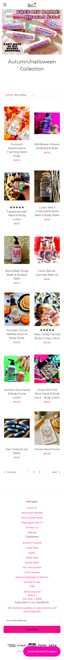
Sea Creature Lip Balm (17, 451)
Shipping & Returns (32, 522)
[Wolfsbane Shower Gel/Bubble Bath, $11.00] (47, 123)
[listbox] (25, 95)
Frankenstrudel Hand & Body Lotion (17, 215)
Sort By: (9, 95)
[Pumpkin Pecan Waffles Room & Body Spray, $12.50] (17, 309)
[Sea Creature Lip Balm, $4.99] (17, 428)
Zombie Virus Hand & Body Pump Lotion (17, 393)
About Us (32, 507)
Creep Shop (32, 547)
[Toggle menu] (4, 4)
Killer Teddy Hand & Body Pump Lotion (47, 336)
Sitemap (32, 532)
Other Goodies (32, 572)
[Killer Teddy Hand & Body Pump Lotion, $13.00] (47, 309)
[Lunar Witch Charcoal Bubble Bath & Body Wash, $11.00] (47, 186)
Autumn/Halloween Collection (32, 577)
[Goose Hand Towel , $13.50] (47, 428)
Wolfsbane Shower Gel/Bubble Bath (47, 146)
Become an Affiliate (32, 512)
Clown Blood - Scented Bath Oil (47, 272)
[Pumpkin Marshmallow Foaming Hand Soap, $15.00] (17, 123)
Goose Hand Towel (47, 449)
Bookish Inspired (32, 542)
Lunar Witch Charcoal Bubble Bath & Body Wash (47, 211)
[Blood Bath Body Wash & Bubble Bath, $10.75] (17, 250)
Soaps (32, 552)
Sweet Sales (32, 557)
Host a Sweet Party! (32, 517)
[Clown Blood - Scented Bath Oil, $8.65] (47, 250)
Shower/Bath (32, 562)
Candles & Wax (32, 582)
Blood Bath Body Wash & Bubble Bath (17, 274)
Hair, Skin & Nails (32, 567)
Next (55, 472)
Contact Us (32, 527)
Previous (11, 472)
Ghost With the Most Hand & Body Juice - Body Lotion (47, 393)
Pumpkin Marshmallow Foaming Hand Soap (17, 150)
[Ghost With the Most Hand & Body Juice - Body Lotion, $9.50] (47, 369)
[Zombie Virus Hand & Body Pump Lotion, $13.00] (17, 369)
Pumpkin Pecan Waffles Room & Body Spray (17, 334)
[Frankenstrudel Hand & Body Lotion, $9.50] (17, 186)
